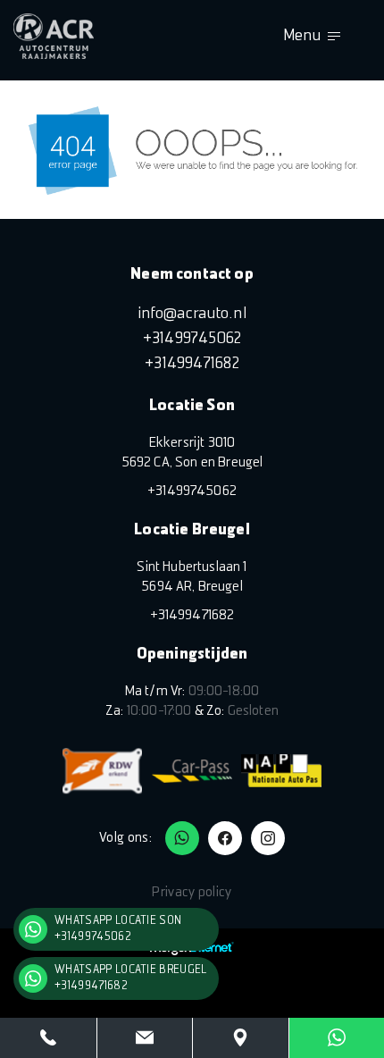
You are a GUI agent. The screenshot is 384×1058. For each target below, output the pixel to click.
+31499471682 (192, 364)
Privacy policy (191, 893)
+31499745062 (192, 339)
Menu (302, 36)
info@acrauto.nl (192, 314)
